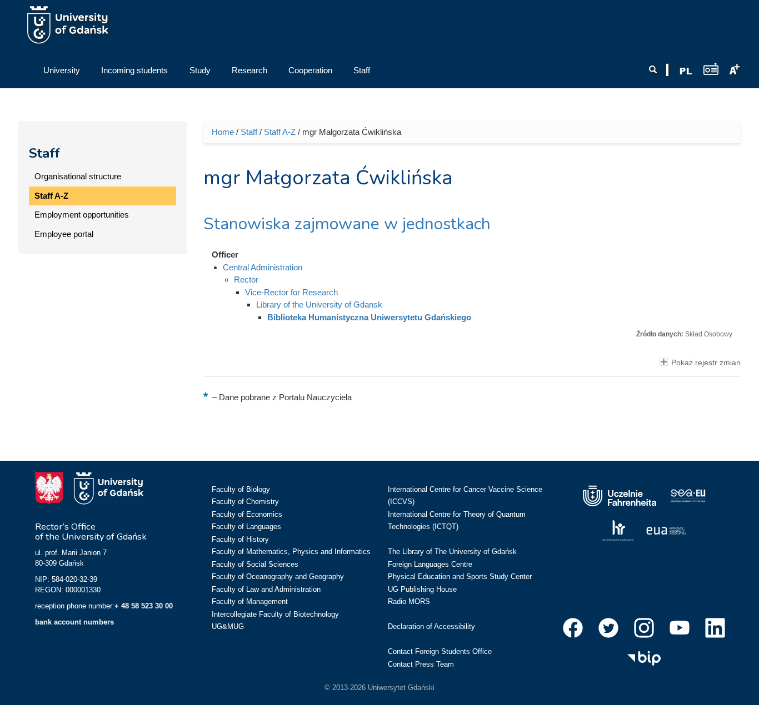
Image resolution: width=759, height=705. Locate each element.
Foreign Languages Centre (430, 564)
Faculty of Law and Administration (266, 589)
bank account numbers (74, 622)
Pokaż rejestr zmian (706, 363)
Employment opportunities (81, 214)
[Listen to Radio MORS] (711, 68)
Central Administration (262, 267)
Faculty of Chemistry (245, 501)
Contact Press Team (421, 664)
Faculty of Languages (246, 526)
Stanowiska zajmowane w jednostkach (347, 224)
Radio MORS (409, 601)
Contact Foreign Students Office (440, 651)
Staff (44, 153)
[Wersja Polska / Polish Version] (686, 71)
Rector (246, 279)
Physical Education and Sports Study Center (460, 576)
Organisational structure (77, 176)
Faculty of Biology (241, 489)
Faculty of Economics (247, 514)
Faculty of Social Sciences (255, 564)
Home (223, 132)
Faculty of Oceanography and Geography (278, 576)
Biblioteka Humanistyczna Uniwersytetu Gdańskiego (369, 317)
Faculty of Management (250, 601)
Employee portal (63, 234)
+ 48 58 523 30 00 (143, 606)
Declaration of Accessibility (431, 626)
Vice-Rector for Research (291, 292)
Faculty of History (240, 539)
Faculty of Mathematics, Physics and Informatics (291, 551)
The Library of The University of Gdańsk (452, 551)
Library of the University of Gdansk (319, 304)
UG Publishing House (422, 589)
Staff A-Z (51, 195)
